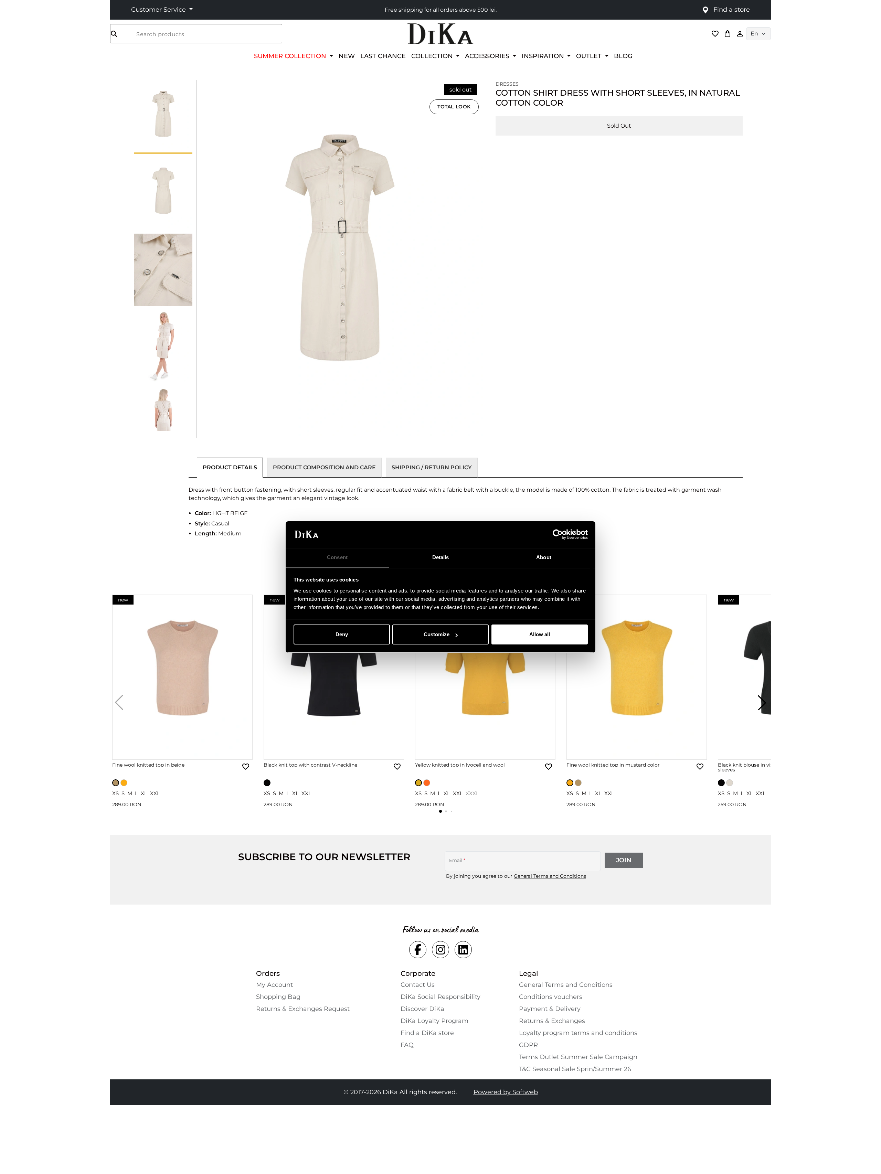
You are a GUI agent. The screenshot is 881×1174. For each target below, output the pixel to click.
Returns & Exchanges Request (303, 1009)
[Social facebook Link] (417, 949)
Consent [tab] (337, 557)
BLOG (623, 56)
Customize (436, 634)
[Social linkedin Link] (463, 949)
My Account (274, 985)
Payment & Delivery (550, 1009)
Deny (342, 634)
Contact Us (418, 985)
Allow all (539, 634)
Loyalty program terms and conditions (578, 1033)
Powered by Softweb (506, 1092)
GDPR (528, 1045)
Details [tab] (440, 557)
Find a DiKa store (427, 1033)
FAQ (407, 1045)
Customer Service (159, 9)
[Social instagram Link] (440, 949)
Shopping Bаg (278, 997)
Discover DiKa (422, 1009)
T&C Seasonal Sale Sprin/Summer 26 (575, 1069)
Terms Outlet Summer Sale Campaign (578, 1057)
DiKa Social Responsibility (440, 997)
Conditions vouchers (550, 997)
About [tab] (543, 557)
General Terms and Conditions (550, 876)
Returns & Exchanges (552, 1021)
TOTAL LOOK (454, 107)
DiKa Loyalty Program (434, 1021)
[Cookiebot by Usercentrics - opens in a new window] (558, 535)
